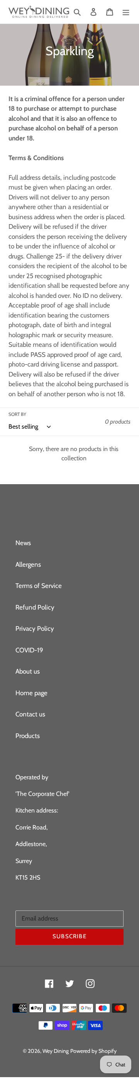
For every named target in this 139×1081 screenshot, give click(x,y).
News (23, 543)
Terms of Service (38, 585)
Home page (31, 693)
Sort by (17, 414)
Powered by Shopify (93, 1050)
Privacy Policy (34, 628)
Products (27, 736)
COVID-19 (29, 650)
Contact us (30, 714)
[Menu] (126, 12)
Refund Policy (34, 607)
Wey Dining (55, 1050)
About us (27, 671)
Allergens (28, 564)
